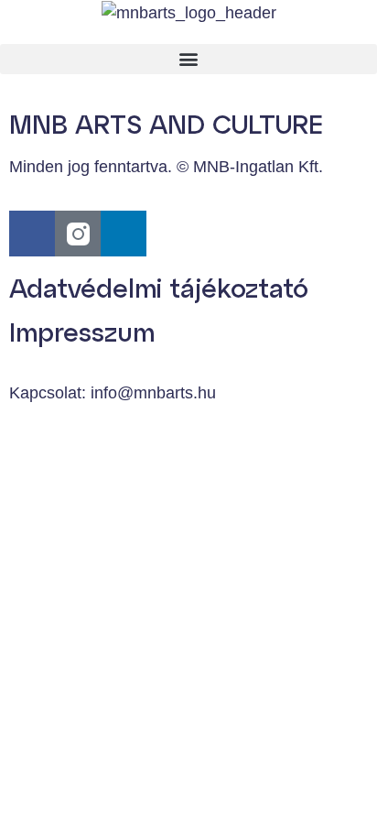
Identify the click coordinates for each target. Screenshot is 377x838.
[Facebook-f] (32, 233)
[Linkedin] (123, 233)
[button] (188, 59)
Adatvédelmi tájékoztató (158, 287)
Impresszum (82, 331)
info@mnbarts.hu (153, 393)
